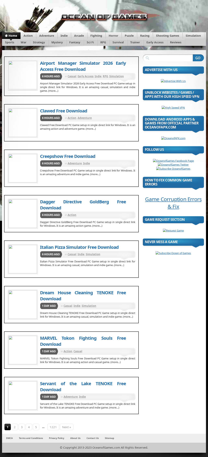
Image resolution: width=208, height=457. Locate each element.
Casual (72, 76)
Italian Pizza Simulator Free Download (79, 247)
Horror (113, 36)
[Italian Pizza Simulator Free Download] (23, 259)
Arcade (79, 36)
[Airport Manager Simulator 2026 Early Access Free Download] (23, 75)
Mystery (57, 42)
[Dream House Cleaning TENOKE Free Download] (23, 304)
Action (28, 36)
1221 (53, 427)
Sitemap (109, 438)
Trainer (135, 42)
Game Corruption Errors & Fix (173, 202)
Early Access (155, 42)
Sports (9, 42)
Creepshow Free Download (67, 156)
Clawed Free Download (63, 111)
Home (13, 36)
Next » (66, 427)
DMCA (9, 438)
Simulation (193, 36)
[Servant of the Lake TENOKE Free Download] (23, 395)
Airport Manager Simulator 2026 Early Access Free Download (83, 66)
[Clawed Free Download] (23, 123)
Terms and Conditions (31, 438)
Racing (145, 36)
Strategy (39, 42)
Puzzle (129, 36)
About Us (75, 438)
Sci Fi (90, 42)
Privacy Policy (56, 438)
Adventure (46, 36)
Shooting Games (167, 36)
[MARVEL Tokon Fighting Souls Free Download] (23, 350)
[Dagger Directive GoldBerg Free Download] (23, 213)
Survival (118, 42)
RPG (103, 42)
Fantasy (74, 42)
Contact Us (93, 438)
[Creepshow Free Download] (23, 168)
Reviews (175, 42)
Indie (64, 36)
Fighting (96, 36)
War (23, 42)
